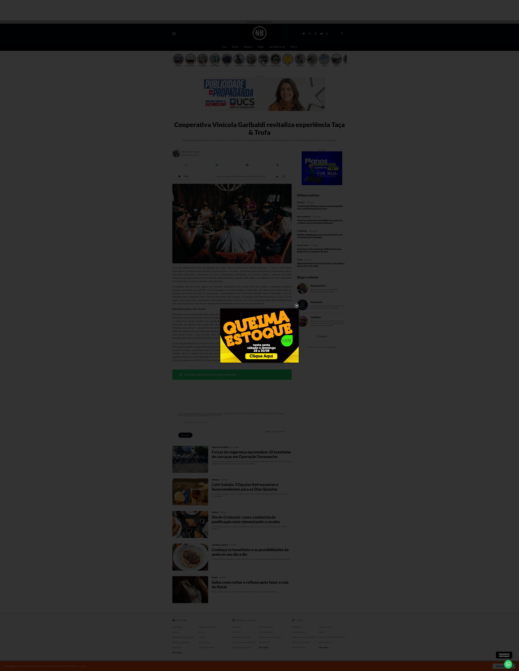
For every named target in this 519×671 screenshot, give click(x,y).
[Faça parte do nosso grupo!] (508, 664)
